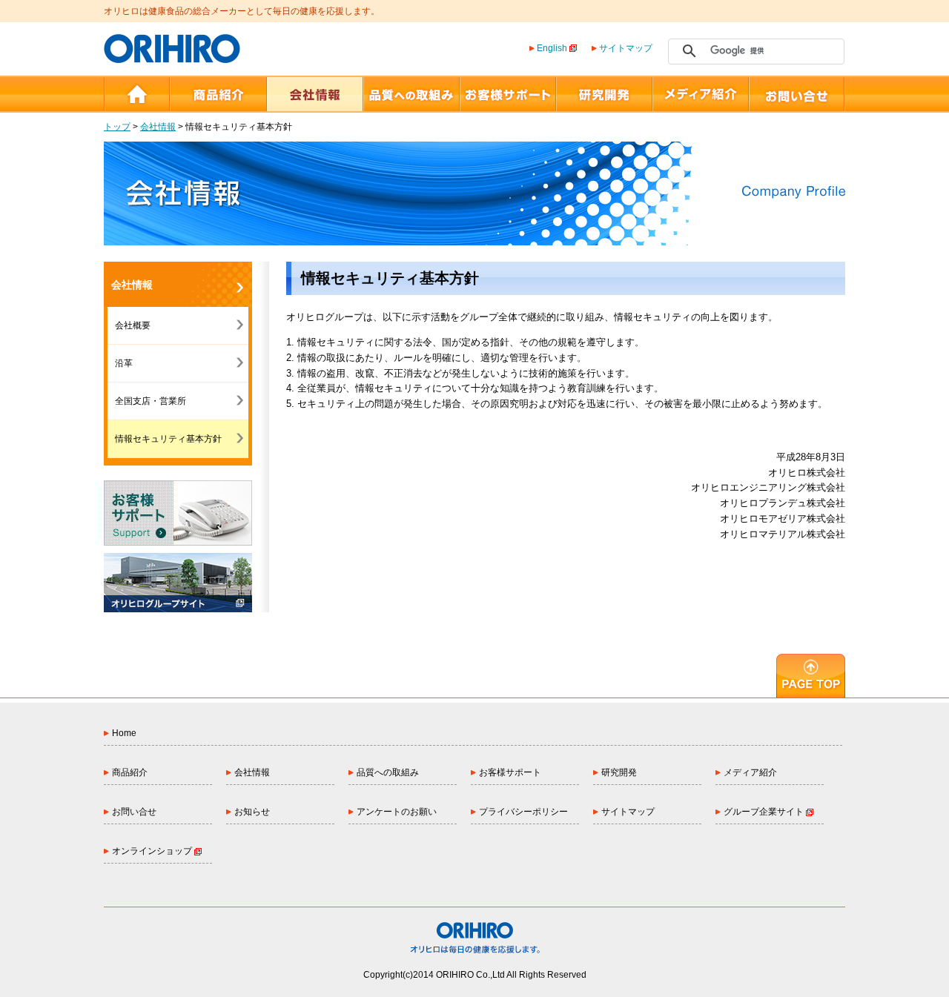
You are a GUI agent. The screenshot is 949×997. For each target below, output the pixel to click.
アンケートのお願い (397, 811)
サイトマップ (625, 48)
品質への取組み (388, 772)
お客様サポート (510, 772)
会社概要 (133, 325)
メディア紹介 (750, 772)
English (552, 48)
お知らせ (252, 811)
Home (124, 733)
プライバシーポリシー (523, 811)
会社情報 (158, 127)
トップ (117, 127)
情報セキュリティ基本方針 (168, 439)
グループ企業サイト (765, 811)
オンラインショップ (153, 851)
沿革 (124, 363)
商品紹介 (130, 772)
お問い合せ (134, 811)
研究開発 (619, 772)
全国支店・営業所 (150, 401)
